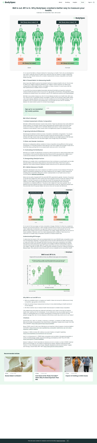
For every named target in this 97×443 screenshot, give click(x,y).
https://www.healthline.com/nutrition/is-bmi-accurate (37, 333)
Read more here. (61, 441)
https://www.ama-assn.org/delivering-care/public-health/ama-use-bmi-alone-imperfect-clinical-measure (47, 328)
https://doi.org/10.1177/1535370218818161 (33, 339)
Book (82, 2)
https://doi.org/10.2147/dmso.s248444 (53, 346)
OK (67, 441)
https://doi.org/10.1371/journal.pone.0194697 (43, 323)
